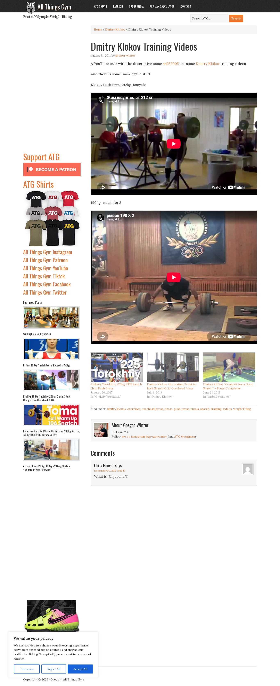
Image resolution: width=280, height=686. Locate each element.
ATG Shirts (38, 184)
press (168, 409)
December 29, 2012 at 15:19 (109, 470)
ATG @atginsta (184, 436)
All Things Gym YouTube (45, 268)
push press (181, 409)
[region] (53, 655)
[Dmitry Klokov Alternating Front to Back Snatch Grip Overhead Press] (173, 367)
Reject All (53, 669)
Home (98, 29)
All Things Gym (54, 6)
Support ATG (41, 156)
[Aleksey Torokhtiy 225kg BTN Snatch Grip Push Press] (117, 367)
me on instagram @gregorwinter (144, 436)
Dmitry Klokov (115, 29)
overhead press (152, 409)
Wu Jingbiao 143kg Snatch (37, 334)
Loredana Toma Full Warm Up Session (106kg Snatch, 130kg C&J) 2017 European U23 (51, 433)
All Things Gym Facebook (47, 284)
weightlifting (242, 409)
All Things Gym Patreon (45, 260)
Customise (26, 669)
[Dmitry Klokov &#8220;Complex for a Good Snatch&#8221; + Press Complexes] (229, 367)
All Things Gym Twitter (45, 292)
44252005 (171, 63)
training (216, 409)
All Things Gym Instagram (47, 252)
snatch (204, 409)
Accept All (80, 669)
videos (227, 409)
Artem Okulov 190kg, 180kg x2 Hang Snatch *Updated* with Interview (46, 468)
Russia (195, 409)
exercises (133, 409)
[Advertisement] (52, 88)
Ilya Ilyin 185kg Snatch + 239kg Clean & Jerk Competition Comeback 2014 (46, 398)
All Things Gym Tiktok (44, 276)
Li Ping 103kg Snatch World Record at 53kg (46, 365)
